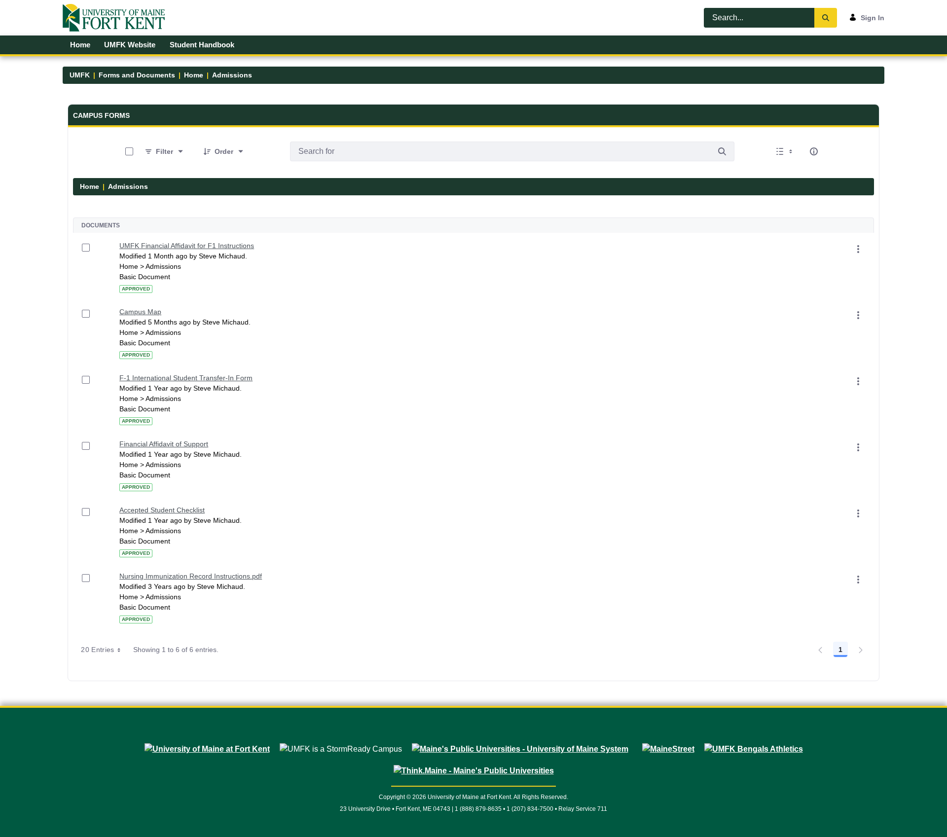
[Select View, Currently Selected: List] (785, 151)
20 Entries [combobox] (97, 650)
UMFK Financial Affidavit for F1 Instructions (186, 246)
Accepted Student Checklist (162, 510)
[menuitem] (80, 45)
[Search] (825, 17)
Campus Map (140, 312)
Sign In (872, 18)
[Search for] (722, 151)
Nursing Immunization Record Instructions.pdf (190, 576)
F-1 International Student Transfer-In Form (186, 378)
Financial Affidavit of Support (163, 444)
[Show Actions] (858, 249)
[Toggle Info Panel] (814, 151)
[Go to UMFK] (118, 18)
